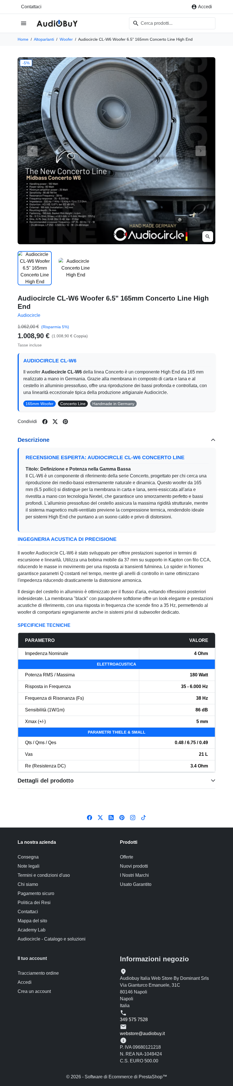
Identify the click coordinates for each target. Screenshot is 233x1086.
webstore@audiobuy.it (142, 1033)
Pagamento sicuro (36, 893)
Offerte (126, 857)
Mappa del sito (32, 920)
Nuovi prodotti (134, 866)
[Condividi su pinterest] (65, 421)
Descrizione (33, 440)
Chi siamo (28, 884)
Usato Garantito (135, 884)
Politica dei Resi (34, 902)
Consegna (28, 857)
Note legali (28, 866)
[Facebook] (89, 817)
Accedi (25, 982)
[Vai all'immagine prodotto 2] (76, 268)
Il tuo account (32, 958)
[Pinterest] (122, 817)
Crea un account (34, 991)
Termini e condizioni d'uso (44, 875)
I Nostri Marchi (134, 875)
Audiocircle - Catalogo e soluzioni (52, 939)
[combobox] (172, 23)
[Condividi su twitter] (55, 421)
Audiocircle (29, 315)
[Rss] (111, 817)
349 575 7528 (134, 1019)
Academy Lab (31, 929)
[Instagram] (133, 817)
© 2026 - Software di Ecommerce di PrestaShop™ (116, 1076)
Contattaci (31, 6)
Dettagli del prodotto (46, 780)
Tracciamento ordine (38, 973)
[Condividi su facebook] (44, 421)
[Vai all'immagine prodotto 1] (35, 268)
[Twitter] (100, 817)
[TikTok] (143, 817)
